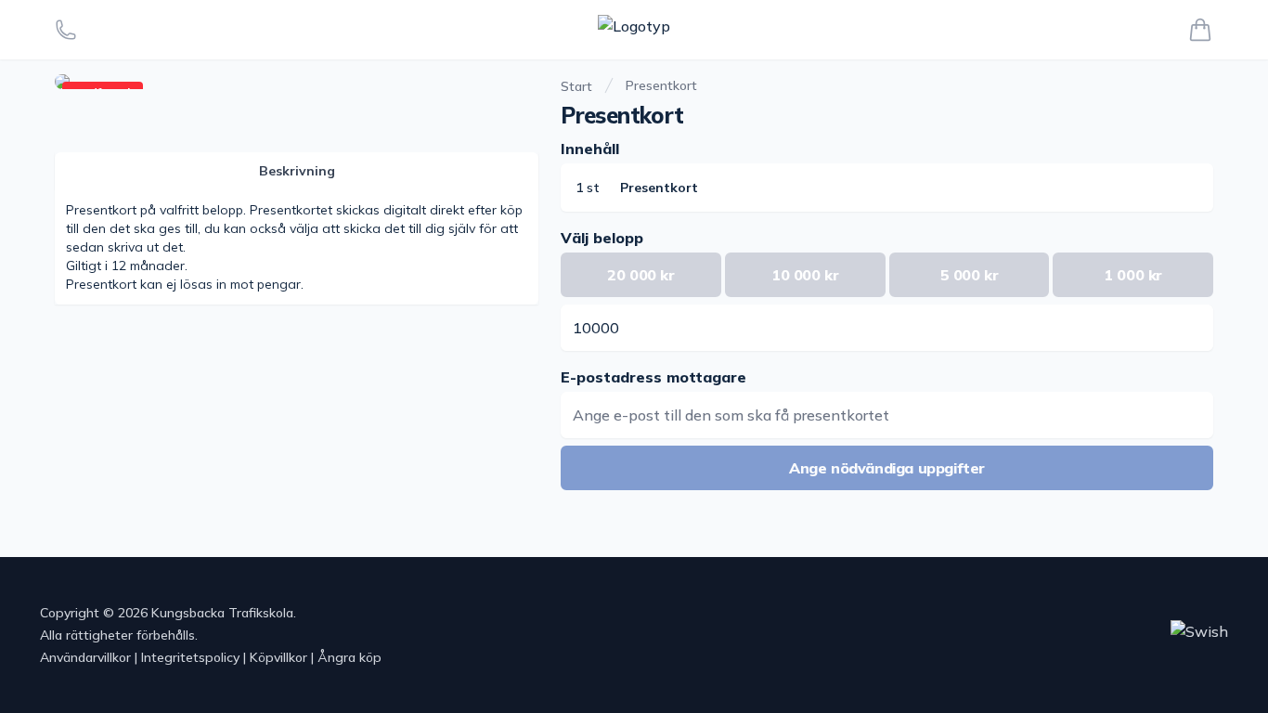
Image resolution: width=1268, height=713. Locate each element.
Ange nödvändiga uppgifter (887, 468)
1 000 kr (1133, 275)
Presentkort (661, 85)
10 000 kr (804, 275)
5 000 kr (969, 275)
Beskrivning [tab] (297, 170)
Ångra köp (349, 657)
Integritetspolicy (190, 657)
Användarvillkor (85, 657)
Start (576, 86)
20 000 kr (640, 275)
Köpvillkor (278, 657)
